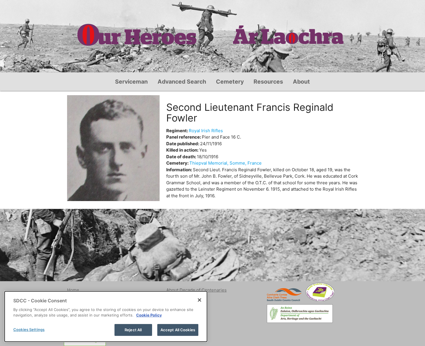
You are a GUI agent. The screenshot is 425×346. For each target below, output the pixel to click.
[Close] (199, 300)
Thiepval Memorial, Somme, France (225, 163)
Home (73, 290)
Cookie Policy (149, 315)
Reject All (133, 329)
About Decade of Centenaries (196, 290)
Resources (268, 81)
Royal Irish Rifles (206, 130)
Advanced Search (182, 81)
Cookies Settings (29, 329)
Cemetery (230, 81)
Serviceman (131, 81)
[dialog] (106, 316)
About (301, 81)
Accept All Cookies (177, 329)
